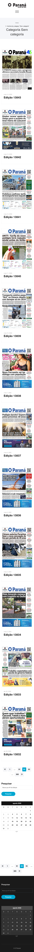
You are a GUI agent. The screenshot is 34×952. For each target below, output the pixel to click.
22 (30, 926)
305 (15, 871)
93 (27, 866)
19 (17, 926)
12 (17, 922)
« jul (16, 936)
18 (12, 926)
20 (21, 926)
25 (12, 930)
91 (17, 866)
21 (26, 926)
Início (17, 23)
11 (12, 922)
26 (17, 930)
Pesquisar (5, 884)
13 (21, 922)
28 (26, 930)
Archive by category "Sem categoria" (18, 26)
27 (21, 930)
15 (30, 922)
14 (26, 922)
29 (30, 930)
